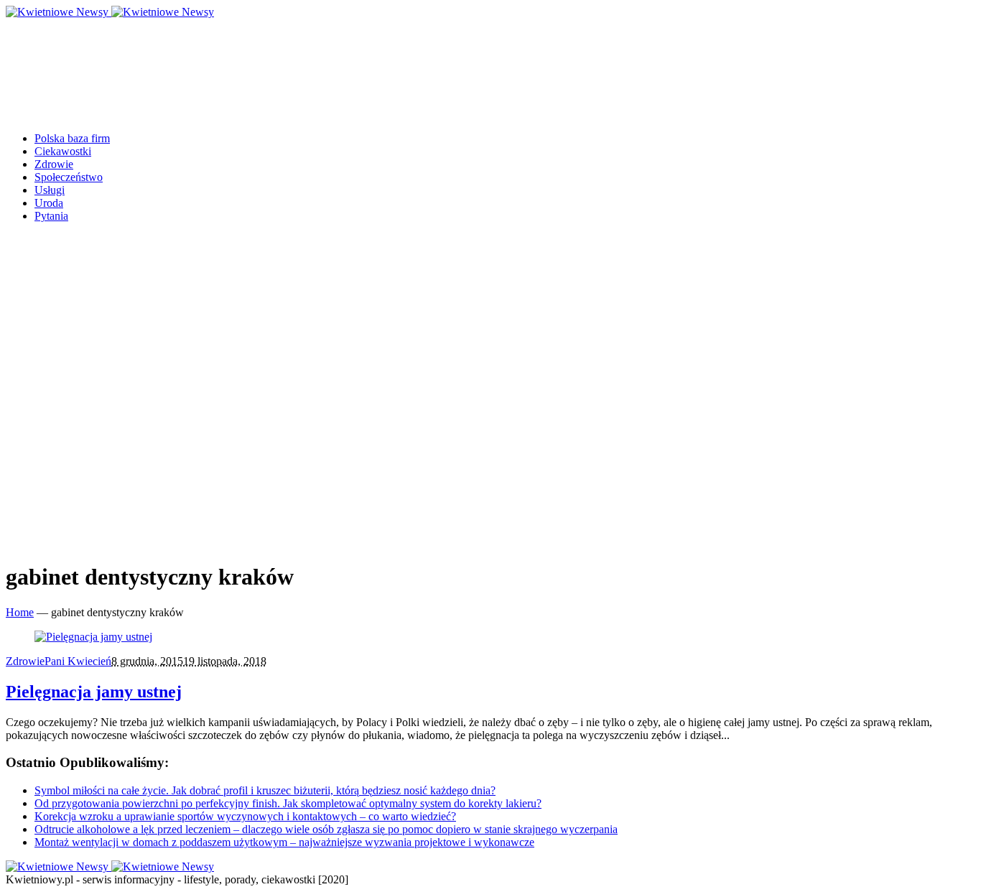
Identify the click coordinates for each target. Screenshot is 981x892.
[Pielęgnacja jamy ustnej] (93, 637)
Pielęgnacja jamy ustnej (94, 691)
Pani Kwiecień (78, 661)
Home (20, 612)
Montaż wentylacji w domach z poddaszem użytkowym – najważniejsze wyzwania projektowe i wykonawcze (284, 842)
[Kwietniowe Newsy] (110, 12)
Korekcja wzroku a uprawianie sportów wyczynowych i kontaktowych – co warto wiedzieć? (245, 816)
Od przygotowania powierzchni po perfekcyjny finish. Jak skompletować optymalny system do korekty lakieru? (287, 803)
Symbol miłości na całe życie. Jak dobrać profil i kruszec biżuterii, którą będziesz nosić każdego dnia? (265, 790)
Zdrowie (25, 661)
